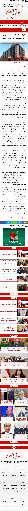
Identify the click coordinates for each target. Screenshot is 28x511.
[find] (9, 4)
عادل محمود (20, 66)
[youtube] (18, 4)
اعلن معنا (23, 501)
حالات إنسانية (14, 488)
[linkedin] (16, 4)
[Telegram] (19, 222)
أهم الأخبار (14, 335)
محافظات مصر (9, 22)
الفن (14, 472)
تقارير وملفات (14, 475)
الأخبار (23, 22)
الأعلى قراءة (14, 386)
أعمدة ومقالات (5, 475)
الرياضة (2, 22)
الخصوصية (14, 501)
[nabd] (14, 4)
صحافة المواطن (5, 488)
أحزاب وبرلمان (23, 482)
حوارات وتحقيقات (5, 472)
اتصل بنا (5, 501)
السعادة (5, 495)
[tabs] (5, 4)
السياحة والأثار (5, 491)
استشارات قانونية (14, 495)
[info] (7, 4)
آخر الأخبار (14, 298)
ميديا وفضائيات (23, 475)
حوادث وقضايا (23, 472)
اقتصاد (5, 469)
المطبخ (5, 485)
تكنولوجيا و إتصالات (14, 482)
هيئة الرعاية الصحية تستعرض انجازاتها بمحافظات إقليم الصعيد (14, 218)
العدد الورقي (14, 294)
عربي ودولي (17, 22)
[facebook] (23, 4)
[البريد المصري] (14, 237)
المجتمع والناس (14, 491)
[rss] (12, 4)
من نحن (5, 498)
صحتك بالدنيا (14, 485)
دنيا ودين (23, 488)
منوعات (22, 498)
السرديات (23, 491)
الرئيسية (23, 466)
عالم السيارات (23, 495)
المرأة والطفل (5, 482)
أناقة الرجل (23, 485)
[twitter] (21, 4)
